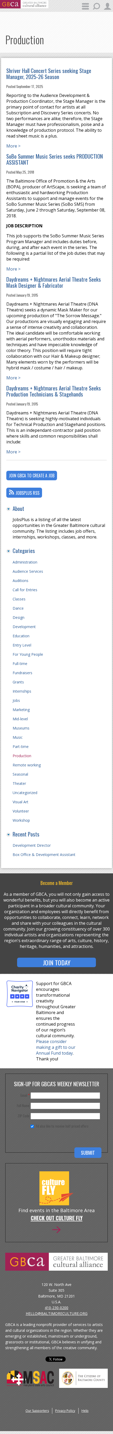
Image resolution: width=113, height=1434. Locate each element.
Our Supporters (37, 1410)
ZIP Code (23, 1115)
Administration (25, 562)
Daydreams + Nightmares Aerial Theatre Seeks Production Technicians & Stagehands (53, 391)
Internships (22, 691)
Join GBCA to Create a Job (31, 475)
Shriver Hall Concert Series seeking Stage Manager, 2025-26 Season (48, 73)
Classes (19, 598)
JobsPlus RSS (27, 493)
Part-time (21, 746)
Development (24, 626)
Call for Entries (25, 589)
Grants (18, 681)
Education (21, 635)
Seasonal (20, 774)
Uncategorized (25, 792)
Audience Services (28, 571)
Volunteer (21, 811)
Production (22, 755)
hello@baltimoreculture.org (57, 1313)
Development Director (32, 845)
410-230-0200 (56, 1307)
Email (24, 1095)
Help (85, 1410)
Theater (19, 783)
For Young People (28, 654)
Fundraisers (22, 672)
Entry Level (22, 645)
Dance (18, 608)
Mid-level (20, 718)
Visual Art (20, 801)
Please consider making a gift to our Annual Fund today (55, 1047)
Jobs (16, 700)
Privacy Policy (65, 1410)
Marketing (21, 709)
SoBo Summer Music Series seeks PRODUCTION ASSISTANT (54, 159)
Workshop (21, 820)
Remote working (27, 764)
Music (18, 737)
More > (13, 146)
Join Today (56, 962)
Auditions (20, 580)
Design (18, 617)
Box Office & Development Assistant (44, 854)
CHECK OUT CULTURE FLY (57, 1218)
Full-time (20, 663)
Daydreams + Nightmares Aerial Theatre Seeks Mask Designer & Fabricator (53, 282)
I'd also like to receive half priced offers (62, 1126)
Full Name (23, 1105)
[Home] (24, 7)
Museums (21, 728)
